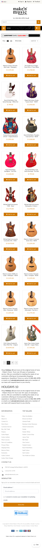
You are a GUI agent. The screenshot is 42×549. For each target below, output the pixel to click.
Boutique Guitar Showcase (29, 424)
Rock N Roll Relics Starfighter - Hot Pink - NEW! (10, 171)
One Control (25, 442)
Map (26, 18)
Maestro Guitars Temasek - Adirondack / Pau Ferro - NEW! (31, 310)
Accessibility (26, 524)
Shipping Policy (5, 447)
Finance (3, 432)
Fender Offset (26, 432)
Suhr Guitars (25, 453)
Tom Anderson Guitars (28, 455)
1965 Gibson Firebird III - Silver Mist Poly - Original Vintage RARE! (10, 345)
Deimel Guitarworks (28, 426)
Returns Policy (5, 450)
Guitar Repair (5, 434)
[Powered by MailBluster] (21, 513)
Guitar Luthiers (5, 437)
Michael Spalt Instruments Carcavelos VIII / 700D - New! (10, 241)
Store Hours (4, 424)
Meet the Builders (27, 416)
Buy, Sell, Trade (5, 429)
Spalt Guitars (26, 450)
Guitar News (34, 526)
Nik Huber (25, 440)
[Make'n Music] (20, 6)
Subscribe (21, 504)
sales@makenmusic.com (19, 380)
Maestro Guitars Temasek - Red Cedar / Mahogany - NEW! (10, 67)
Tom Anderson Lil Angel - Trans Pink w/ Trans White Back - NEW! (31, 67)
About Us (4, 419)
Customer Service (6, 426)
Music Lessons (5, 440)
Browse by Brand (27, 419)
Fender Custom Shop (28, 434)
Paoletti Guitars (26, 445)
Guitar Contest (5, 455)
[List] (11, 41)
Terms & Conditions (6, 442)
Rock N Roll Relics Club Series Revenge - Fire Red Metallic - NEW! (31, 171)
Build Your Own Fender (14, 526)
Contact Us (4, 421)
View (4, 41)
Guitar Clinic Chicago (7, 458)
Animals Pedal (26, 421)
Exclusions (4, 453)
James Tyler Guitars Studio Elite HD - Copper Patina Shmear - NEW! (31, 345)
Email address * (8, 487)
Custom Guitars (25, 526)
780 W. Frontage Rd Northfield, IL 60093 (16, 467)
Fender (24, 429)
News (3, 416)
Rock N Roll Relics (27, 447)
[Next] (16, 363)
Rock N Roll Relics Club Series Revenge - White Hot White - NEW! (10, 102)
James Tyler (25, 437)
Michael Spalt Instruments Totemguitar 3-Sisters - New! (31, 206)
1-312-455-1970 (19, 18)
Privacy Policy (5, 445)
